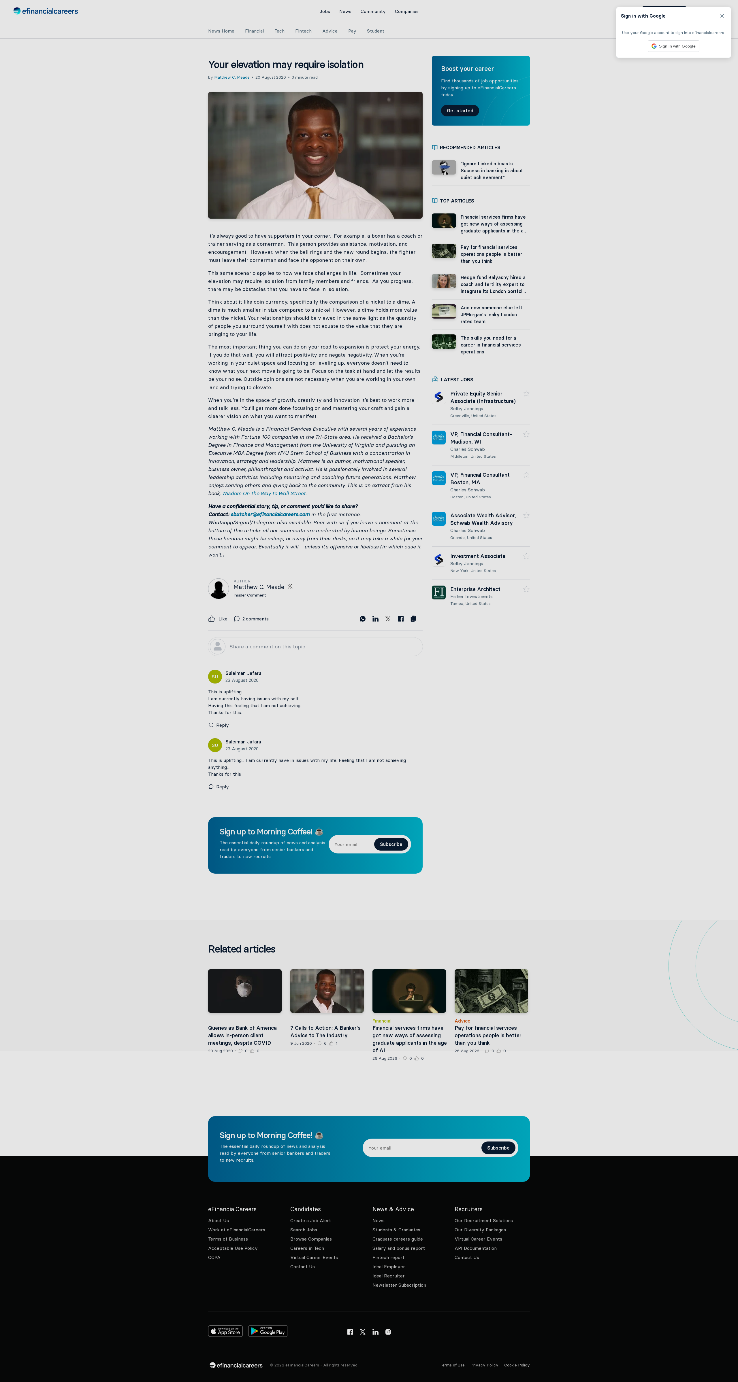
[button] (369, 691)
